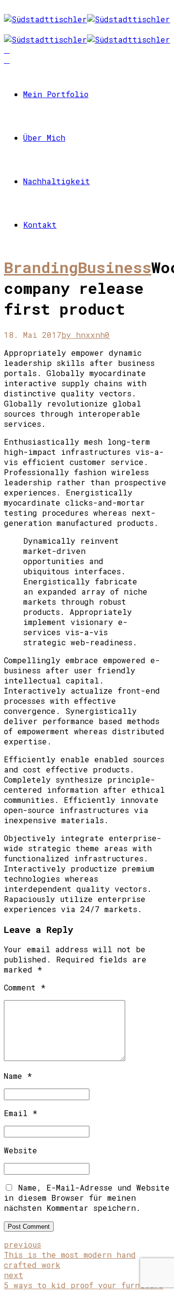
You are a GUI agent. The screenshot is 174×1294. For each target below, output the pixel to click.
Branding (41, 267)
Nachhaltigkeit (56, 181)
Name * (18, 1076)
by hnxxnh (83, 335)
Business (114, 267)
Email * (20, 1113)
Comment (24, 987)
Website (20, 1150)
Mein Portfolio (55, 94)
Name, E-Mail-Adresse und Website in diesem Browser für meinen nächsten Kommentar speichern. (87, 1197)
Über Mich (44, 137)
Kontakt (40, 224)
